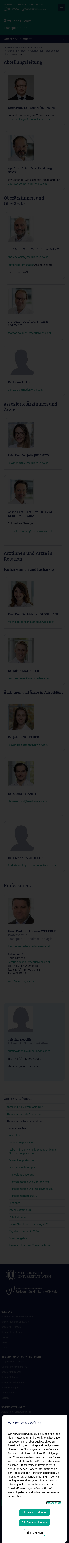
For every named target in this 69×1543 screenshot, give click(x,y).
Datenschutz (53, 1502)
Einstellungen (34, 1532)
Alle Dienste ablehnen (34, 1522)
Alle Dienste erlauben (34, 1512)
